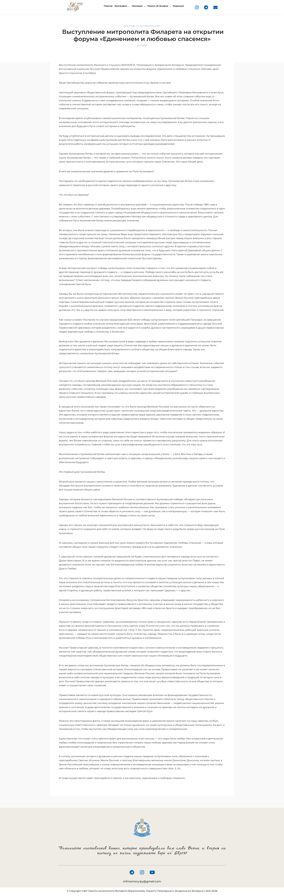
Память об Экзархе (157, 6)
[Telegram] (206, 7)
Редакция (178, 6)
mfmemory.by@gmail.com (142, 881)
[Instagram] (196, 7)
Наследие (137, 6)
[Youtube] (152, 872)
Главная (108, 6)
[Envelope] (215, 7)
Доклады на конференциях (142, 26)
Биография (121, 6)
